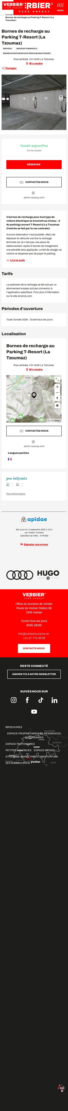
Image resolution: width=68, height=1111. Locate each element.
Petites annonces (18, 750)
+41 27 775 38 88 (34, 638)
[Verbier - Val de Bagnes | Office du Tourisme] (34, 7)
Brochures (14, 727)
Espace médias (44, 750)
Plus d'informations (15, 494)
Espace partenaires (20, 744)
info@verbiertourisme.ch (34, 633)
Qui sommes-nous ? (19, 763)
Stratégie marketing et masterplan (32, 756)
